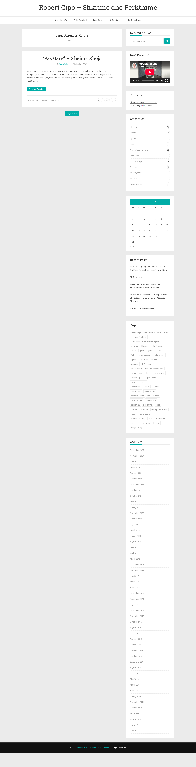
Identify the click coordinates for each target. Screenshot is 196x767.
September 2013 (137, 713)
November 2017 (137, 570)
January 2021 (135, 507)
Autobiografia (61, 20)
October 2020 (136, 519)
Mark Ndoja (150, 391)
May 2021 (134, 501)
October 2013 (136, 707)
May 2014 (134, 679)
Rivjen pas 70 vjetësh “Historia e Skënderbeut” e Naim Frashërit (145, 286)
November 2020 (137, 513)
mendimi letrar (137, 395)
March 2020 (135, 530)
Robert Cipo (64, 64)
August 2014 (135, 667)
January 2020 (135, 536)
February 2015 (136, 639)
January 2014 (135, 696)
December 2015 (137, 610)
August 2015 (135, 627)
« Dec (132, 246)
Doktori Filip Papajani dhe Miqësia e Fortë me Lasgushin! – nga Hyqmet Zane (149, 268)
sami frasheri (145, 414)
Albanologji (136, 332)
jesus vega (160, 373)
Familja (133, 132)
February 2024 (136, 473)
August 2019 (135, 541)
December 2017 (137, 564)
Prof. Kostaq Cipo (137, 161)
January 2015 (135, 644)
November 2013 (137, 702)
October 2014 (136, 656)
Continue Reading (36, 89)
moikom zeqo (153, 395)
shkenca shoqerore (157, 418)
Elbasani (133, 127)
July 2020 (134, 524)
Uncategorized (55, 100)
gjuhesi (134, 359)
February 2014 (136, 690)
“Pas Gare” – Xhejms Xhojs (72, 58)
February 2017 (136, 587)
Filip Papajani (80, 20)
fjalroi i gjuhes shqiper (140, 355)
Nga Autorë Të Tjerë (139, 150)
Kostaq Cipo (136, 377)
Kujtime (133, 144)
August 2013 (135, 719)
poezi (158, 405)
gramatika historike (149, 359)
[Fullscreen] (166, 80)
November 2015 (137, 616)
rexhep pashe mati (159, 409)
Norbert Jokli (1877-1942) (142, 308)
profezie (144, 409)
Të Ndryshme (136, 172)
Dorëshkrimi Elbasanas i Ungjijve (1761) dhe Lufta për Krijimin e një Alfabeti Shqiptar (149, 297)
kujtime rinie (150, 377)
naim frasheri (136, 400)
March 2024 (135, 467)
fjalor (141, 350)
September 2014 (137, 662)
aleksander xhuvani (152, 332)
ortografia (135, 405)
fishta (133, 350)
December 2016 (137, 593)
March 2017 (135, 581)
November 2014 (137, 650)
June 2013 (134, 730)
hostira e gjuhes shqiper (141, 373)
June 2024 (134, 461)
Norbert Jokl (151, 400)
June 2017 (134, 576)
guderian (135, 364)
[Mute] (162, 80)
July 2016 (134, 604)
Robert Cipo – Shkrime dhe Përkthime (98, 7)
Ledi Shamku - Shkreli (140, 386)
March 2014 (135, 685)
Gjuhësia (133, 138)
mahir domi (136, 391)
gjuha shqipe (159, 355)
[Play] (133, 80)
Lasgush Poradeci (138, 382)
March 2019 (135, 559)
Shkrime (133, 167)
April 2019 (134, 553)
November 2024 (137, 456)
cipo (166, 332)
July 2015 (134, 633)
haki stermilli (136, 368)
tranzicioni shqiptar (151, 423)
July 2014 (134, 673)
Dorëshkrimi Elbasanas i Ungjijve (145, 341)
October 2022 (136, 490)
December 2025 (137, 450)
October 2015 (136, 622)
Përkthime (34, 100)
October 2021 (136, 496)
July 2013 (134, 725)
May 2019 (134, 547)
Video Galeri (115, 20)
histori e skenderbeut (154, 368)
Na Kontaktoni (134, 20)
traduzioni (135, 423)
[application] (150, 72)
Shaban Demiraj (138, 418)
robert (133, 414)
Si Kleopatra (136, 277)
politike (134, 409)
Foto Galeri (98, 20)
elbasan (134, 346)
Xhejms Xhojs (137, 427)
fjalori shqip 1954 (155, 350)
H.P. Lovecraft (148, 364)
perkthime (147, 405)
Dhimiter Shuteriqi (139, 337)
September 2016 (137, 599)
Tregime (44, 100)
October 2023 (136, 478)
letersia (156, 386)
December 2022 (137, 484)
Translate (150, 105)
